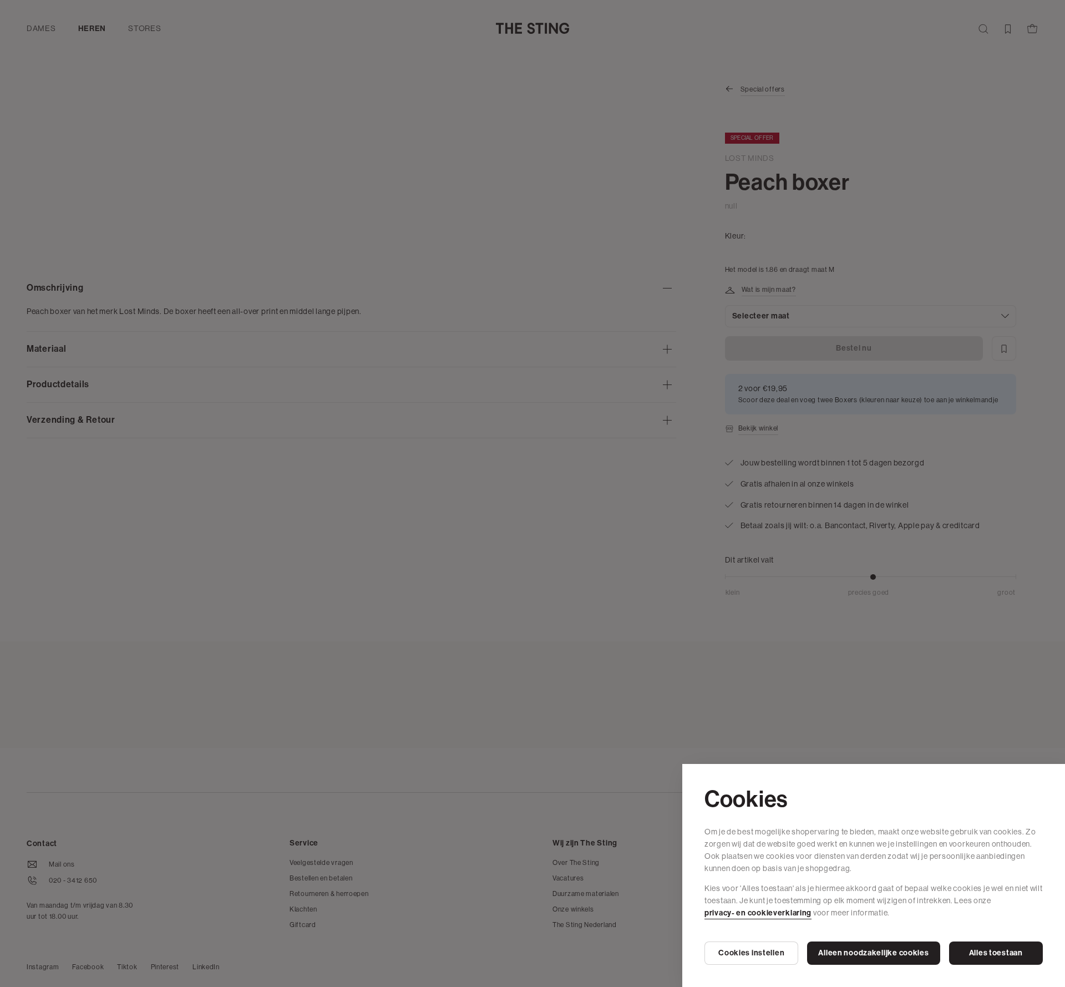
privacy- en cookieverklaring (758, 913)
